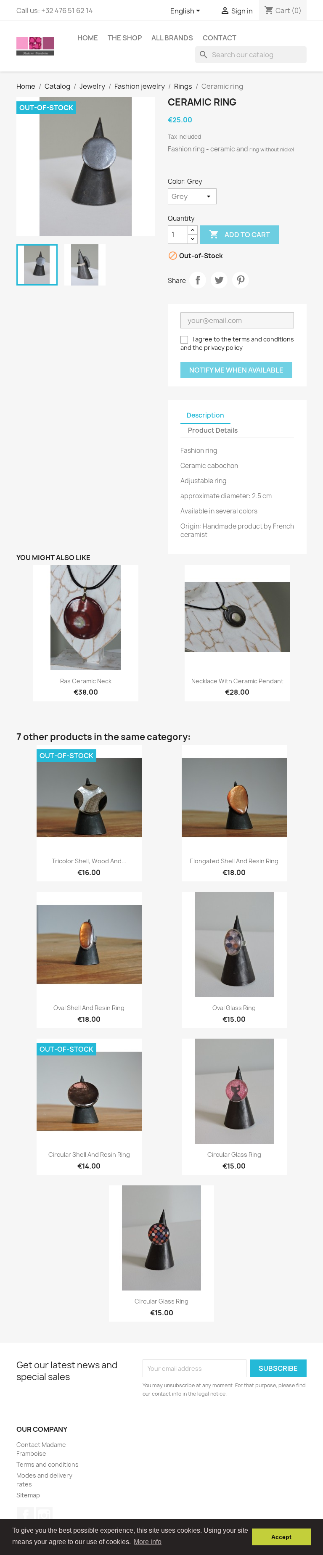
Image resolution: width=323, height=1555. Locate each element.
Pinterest (240, 280)
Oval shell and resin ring (88, 1008)
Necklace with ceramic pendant (237, 681)
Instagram (44, 1515)
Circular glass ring (234, 1154)
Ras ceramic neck (85, 681)
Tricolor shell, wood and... (89, 861)
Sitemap (28, 1495)
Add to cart (239, 234)
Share (197, 280)
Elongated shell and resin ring (234, 861)
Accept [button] (281, 1537)
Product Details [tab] (213, 430)
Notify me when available (236, 370)
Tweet (219, 280)
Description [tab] (205, 415)
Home (87, 37)
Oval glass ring (234, 1008)
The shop (125, 37)
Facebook (25, 1515)
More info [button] (148, 1541)
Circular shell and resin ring (89, 1154)
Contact (219, 37)
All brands (172, 37)
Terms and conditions (47, 1464)
